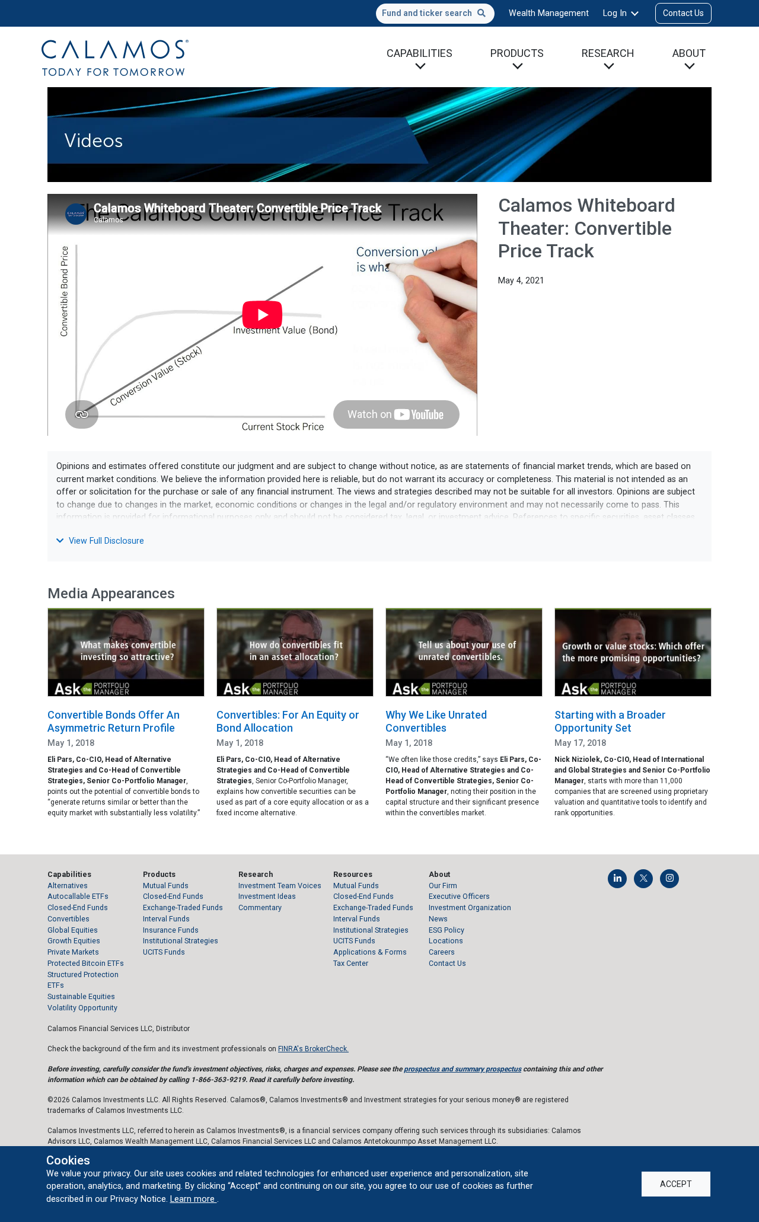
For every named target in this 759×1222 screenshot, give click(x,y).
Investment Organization (470, 907)
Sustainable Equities (81, 996)
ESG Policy (446, 930)
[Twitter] (643, 878)
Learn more (193, 1199)
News (438, 918)
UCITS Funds (164, 951)
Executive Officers (459, 896)
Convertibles (68, 918)
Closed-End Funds (77, 907)
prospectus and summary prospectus (462, 1069)
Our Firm (443, 885)
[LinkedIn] (617, 878)
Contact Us (683, 13)
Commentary (260, 907)
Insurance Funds (171, 930)
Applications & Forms (370, 951)
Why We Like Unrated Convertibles (436, 721)
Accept (676, 1184)
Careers (442, 951)
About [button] (689, 53)
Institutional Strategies (180, 940)
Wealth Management (549, 13)
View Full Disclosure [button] (105, 540)
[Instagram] (669, 878)
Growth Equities (73, 940)
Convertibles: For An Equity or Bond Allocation (287, 721)
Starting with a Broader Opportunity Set (610, 721)
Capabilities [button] (419, 53)
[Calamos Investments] (115, 57)
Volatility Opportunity (82, 1007)
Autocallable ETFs (78, 896)
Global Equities (72, 930)
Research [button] (608, 53)
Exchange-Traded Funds (183, 907)
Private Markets (73, 951)
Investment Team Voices (279, 885)
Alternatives (67, 885)
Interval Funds (166, 918)
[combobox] (435, 14)
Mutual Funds (166, 885)
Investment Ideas (267, 896)
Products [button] (517, 53)
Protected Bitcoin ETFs (85, 963)
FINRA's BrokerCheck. (313, 1049)
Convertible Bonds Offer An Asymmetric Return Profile (113, 721)
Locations (446, 940)
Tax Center (350, 963)
